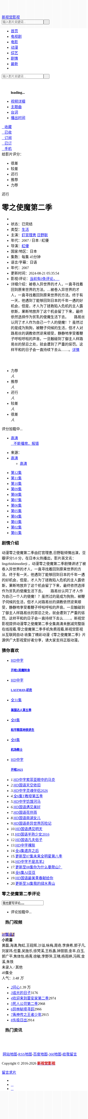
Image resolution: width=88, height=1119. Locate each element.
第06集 (16, 505)
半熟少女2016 (32, 834)
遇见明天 (28, 829)
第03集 (16, 522)
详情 (75, 350)
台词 (14, 112)
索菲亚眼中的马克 (34, 780)
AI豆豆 (25, 873)
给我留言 (70, 1054)
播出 (18, 118)
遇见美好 (27, 807)
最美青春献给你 (34, 878)
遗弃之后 (27, 851)
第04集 (16, 516)
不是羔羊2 (29, 862)
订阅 (7, 138)
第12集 (16, 473)
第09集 (16, 489)
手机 (7, 149)
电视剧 (16, 36)
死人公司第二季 (24, 1004)
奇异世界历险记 (32, 823)
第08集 (16, 494)
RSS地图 (25, 1054)
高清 (14, 438)
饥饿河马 (27, 802)
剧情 (14, 58)
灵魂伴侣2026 (31, 791)
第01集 (16, 533)
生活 (25, 229)
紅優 (25, 246)
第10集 (16, 484)
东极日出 (19, 1020)
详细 (18, 101)
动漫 (14, 47)
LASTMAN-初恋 (21, 690)
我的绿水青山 (35, 883)
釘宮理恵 (29, 235)
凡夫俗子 (28, 840)
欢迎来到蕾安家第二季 (30, 998)
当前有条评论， (45, 279)
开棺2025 (17, 769)
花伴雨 (25, 812)
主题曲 (16, 107)
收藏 (7, 127)
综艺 (14, 53)
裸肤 (25, 845)
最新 (14, 64)
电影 (14, 42)
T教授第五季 (28, 796)
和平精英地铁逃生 (22, 730)
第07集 (16, 500)
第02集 (16, 527)
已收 (7, 132)
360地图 (55, 1054)
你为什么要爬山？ (38, 867)
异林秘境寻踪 (22, 1009)
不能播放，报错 (25, 443)
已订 (7, 143)
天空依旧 (27, 785)
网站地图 (10, 1054)
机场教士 (17, 749)
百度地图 (40, 1054)
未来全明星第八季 (38, 856)
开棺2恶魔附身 (20, 670)
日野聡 (42, 235)
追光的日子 (21, 993)
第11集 (16, 478)
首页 (14, 31)
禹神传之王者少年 (26, 1015)
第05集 (16, 511)
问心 (15, 987)
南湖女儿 (27, 818)
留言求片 (9, 1072)
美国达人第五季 (21, 710)
